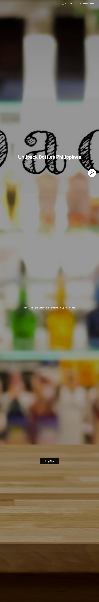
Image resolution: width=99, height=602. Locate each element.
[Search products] (92, 173)
